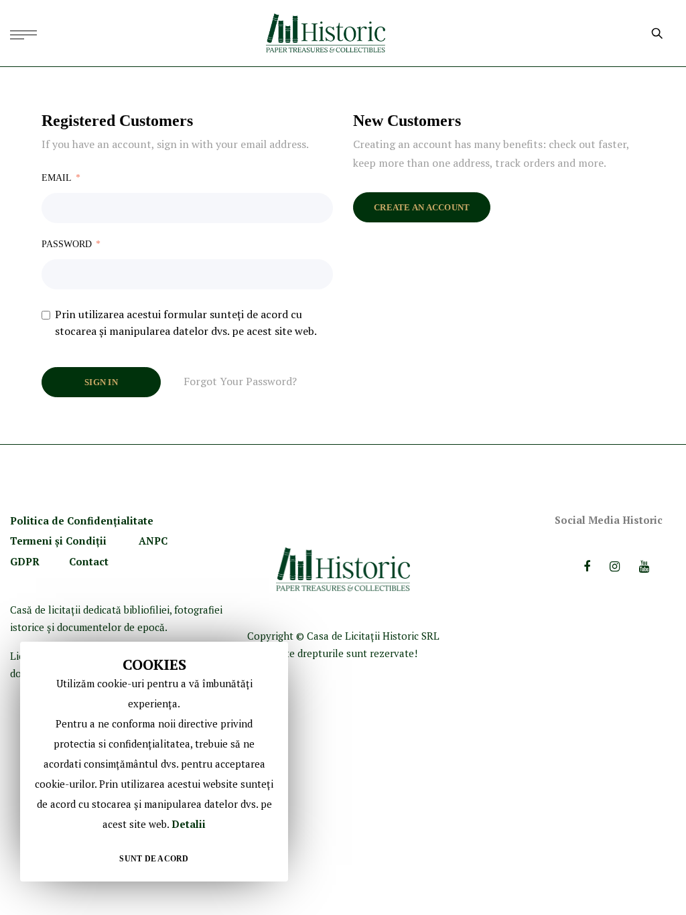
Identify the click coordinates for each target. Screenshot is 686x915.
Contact (89, 561)
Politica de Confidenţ (63, 520)
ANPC (153, 540)
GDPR (25, 561)
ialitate (135, 520)
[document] (154, 761)
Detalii (189, 824)
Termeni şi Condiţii (59, 540)
